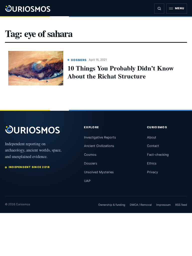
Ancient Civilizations (99, 146)
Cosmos (90, 154)
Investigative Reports (100, 137)
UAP (87, 181)
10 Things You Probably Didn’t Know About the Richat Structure (121, 72)
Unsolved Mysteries (99, 172)
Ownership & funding (111, 204)
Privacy (152, 172)
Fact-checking (158, 154)
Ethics (151, 163)
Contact (153, 146)
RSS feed (181, 204)
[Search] (159, 9)
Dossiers (78, 60)
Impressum (163, 204)
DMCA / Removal (141, 204)
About (151, 137)
